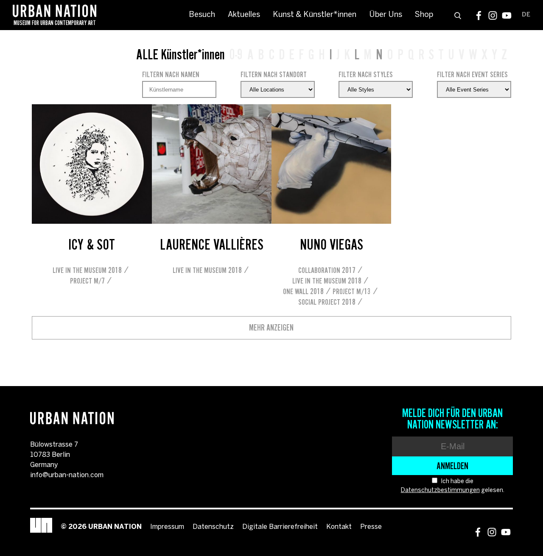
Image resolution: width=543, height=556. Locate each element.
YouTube (506, 15)
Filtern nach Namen (170, 74)
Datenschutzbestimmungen (440, 490)
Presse (371, 527)
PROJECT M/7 (87, 280)
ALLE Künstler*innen (180, 54)
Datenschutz (213, 527)
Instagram (492, 15)
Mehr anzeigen (271, 327)
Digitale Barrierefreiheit (280, 527)
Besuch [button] (202, 15)
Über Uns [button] (385, 15)
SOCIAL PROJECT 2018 (326, 301)
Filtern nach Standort (274, 74)
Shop (424, 15)
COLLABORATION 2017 (326, 270)
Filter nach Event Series (472, 74)
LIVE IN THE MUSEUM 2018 (87, 270)
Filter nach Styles (366, 74)
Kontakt (339, 527)
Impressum (167, 527)
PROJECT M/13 (352, 291)
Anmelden (452, 466)
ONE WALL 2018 (303, 291)
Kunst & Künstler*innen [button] (314, 15)
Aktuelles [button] (244, 15)
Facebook (478, 15)
